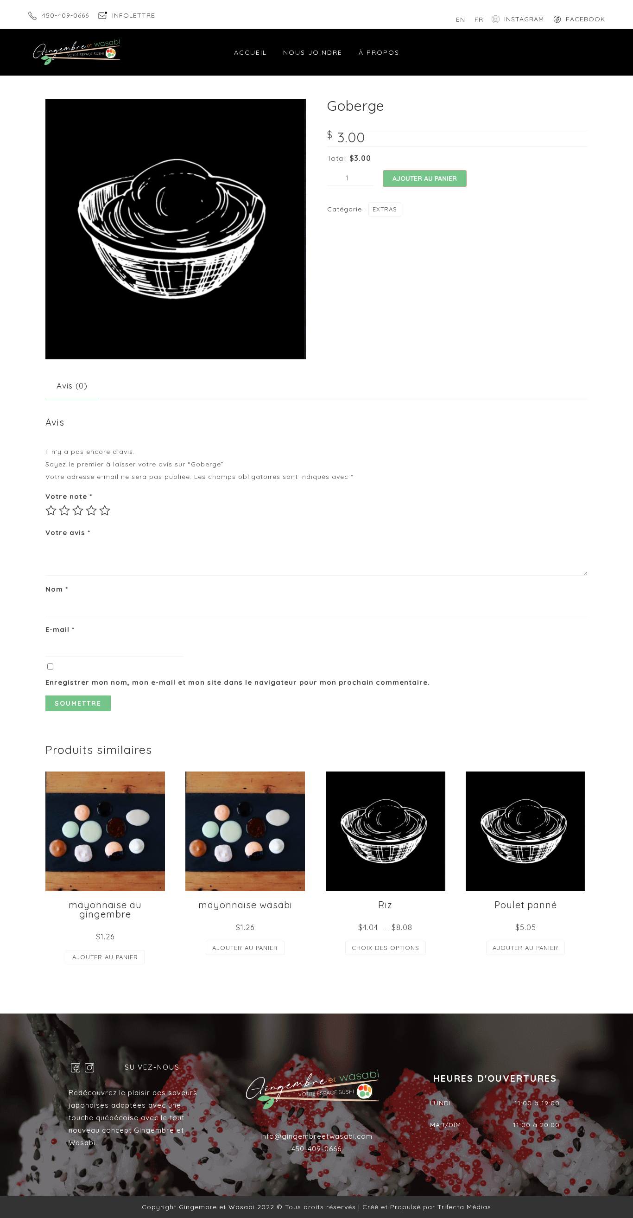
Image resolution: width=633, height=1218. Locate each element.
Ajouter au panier (424, 178)
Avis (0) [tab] (72, 385)
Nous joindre (312, 52)
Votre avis (67, 532)
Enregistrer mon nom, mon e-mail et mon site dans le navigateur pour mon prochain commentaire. (237, 682)
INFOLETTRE (133, 15)
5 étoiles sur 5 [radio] (104, 510)
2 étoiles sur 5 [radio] (64, 510)
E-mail (60, 629)
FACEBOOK (585, 19)
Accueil (250, 52)
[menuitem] (460, 19)
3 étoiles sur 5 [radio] (77, 510)
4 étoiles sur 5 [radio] (91, 510)
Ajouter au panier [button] (105, 957)
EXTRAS (385, 209)
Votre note (68, 496)
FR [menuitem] (479, 19)
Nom (56, 589)
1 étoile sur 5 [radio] (51, 510)
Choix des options (385, 947)
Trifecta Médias (463, 1207)
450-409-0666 (65, 15)
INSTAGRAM (524, 19)
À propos (379, 52)
